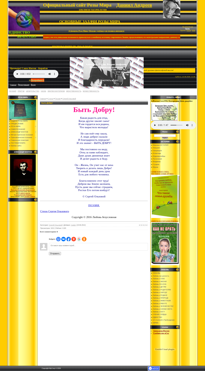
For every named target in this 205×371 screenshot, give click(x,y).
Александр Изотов (161, 331)
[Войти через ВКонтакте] (63, 239)
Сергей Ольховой (69, 99)
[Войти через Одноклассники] (84, 239)
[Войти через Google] (79, 239)
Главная (43, 99)
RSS (193, 30)
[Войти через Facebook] (68, 239)
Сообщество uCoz (161, 333)
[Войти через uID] (58, 239)
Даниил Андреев (134, 5)
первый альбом (29, 196)
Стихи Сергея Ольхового (54, 211)
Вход (33, 85)
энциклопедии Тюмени (23, 195)
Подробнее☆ (37, 80)
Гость (187, 28)
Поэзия (58, 99)
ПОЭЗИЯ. (94, 205)
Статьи (50, 99)
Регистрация (23, 85)
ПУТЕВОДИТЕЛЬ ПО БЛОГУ (72, 46)
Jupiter (73, 225)
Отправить (55, 253)
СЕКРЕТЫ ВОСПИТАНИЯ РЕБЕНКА (164, 221)
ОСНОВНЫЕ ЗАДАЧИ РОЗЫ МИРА (89, 22)
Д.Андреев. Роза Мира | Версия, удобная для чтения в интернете (96, 30)
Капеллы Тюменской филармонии (23, 190)
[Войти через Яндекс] (73, 239)
